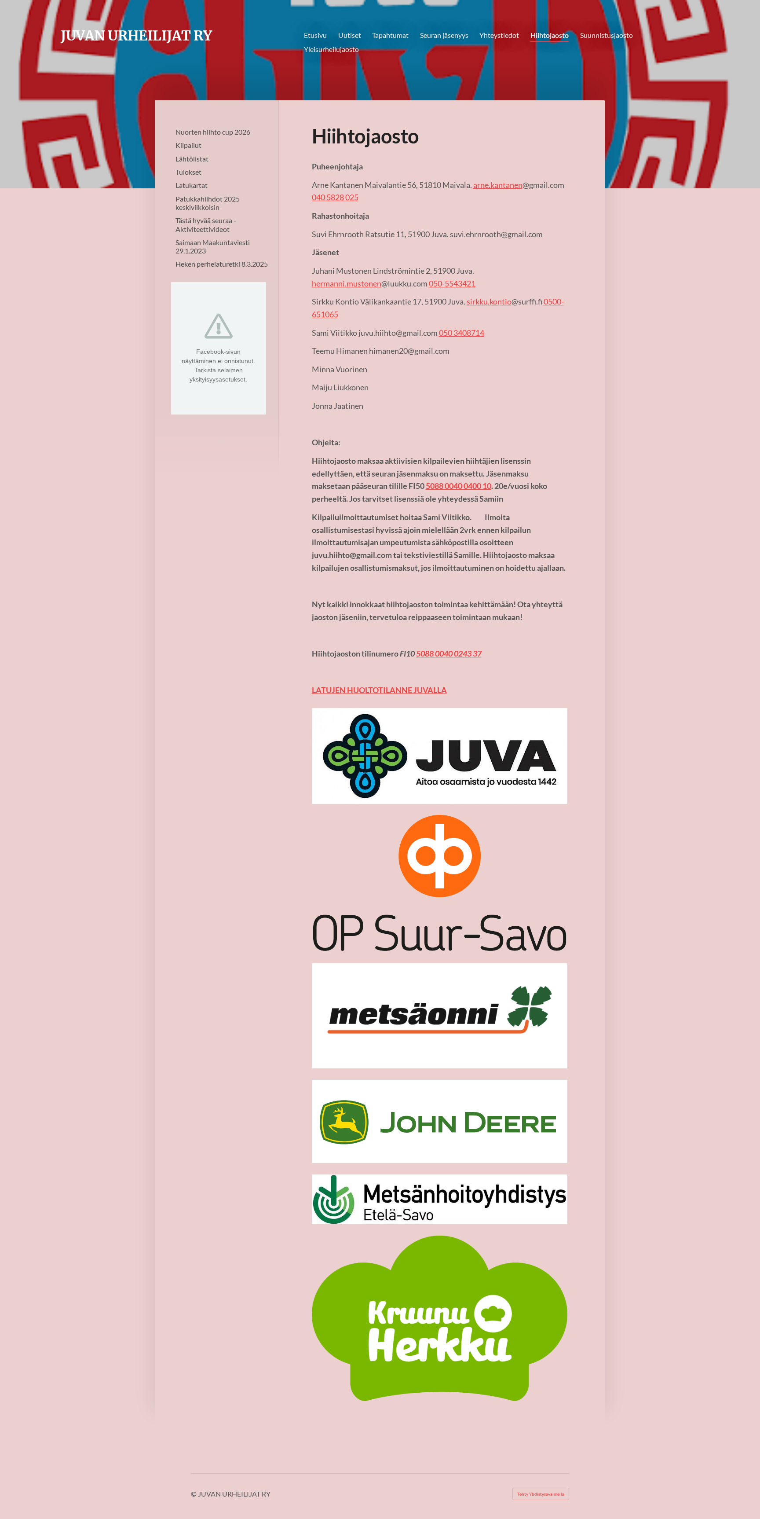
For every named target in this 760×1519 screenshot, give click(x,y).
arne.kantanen (497, 185)
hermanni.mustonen (346, 283)
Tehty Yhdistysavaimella (540, 1494)
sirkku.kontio (489, 301)
